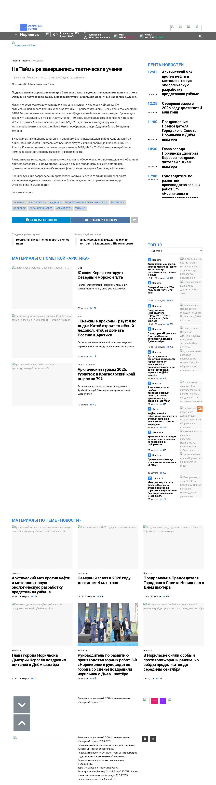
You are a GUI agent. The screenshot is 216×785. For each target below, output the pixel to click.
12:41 (152, 72)
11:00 (152, 122)
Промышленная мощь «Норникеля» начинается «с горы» (162, 462)
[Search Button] (4, 124)
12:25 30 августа (156, 301)
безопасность (37, 202)
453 (171, 347)
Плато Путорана (86, 365)
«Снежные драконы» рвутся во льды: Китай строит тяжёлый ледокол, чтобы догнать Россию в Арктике (107, 328)
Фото (155, 409)
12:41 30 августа (156, 278)
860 (164, 473)
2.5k (164, 427)
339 (171, 301)
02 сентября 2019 (20, 84)
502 (171, 324)
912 (94, 405)
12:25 (152, 103)
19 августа (83, 405)
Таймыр (80, 208)
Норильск (20, 208)
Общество (38, 61)
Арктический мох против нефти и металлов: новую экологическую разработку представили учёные (180, 83)
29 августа (153, 378)
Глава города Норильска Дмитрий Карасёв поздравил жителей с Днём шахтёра (180, 158)
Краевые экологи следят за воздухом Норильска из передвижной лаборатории (162, 440)
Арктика (19, 202)
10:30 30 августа (156, 347)
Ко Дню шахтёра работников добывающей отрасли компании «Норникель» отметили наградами (162, 419)
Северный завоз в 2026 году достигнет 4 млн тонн (182, 107)
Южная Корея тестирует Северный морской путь (100, 275)
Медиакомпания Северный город (86, 202)
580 (164, 450)
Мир (80, 268)
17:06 (152, 176)
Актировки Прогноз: (99, 36)
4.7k (164, 378)
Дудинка (55, 202)
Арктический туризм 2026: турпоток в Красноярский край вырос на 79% (106, 374)
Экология (157, 432)
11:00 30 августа (156, 324)
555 (164, 404)
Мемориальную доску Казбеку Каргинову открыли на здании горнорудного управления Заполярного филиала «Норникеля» (162, 489)
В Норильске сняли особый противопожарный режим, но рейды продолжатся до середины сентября (159, 394)
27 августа (83, 308)
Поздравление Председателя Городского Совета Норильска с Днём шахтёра (179, 130)
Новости (26, 61)
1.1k (94, 308)
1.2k (94, 356)
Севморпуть (64, 208)
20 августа (83, 356)
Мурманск (117, 202)
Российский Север (41, 208)
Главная (16, 61)
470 (171, 278)
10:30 (152, 149)
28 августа (153, 473)
